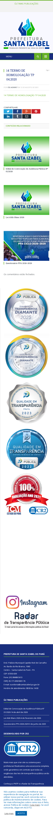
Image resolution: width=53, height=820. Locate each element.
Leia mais (34, 805)
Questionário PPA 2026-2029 (19, 263)
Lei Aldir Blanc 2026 (25, 6)
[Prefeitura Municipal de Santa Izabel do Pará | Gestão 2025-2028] (26, 33)
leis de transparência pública (30, 773)
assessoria (35, 766)
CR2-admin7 (12, 87)
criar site (21, 762)
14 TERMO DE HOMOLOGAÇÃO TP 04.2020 (25, 95)
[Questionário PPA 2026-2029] (26, 246)
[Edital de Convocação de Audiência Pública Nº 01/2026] (26, 151)
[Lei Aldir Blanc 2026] (26, 200)
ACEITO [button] (21, 813)
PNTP (16, 783)
